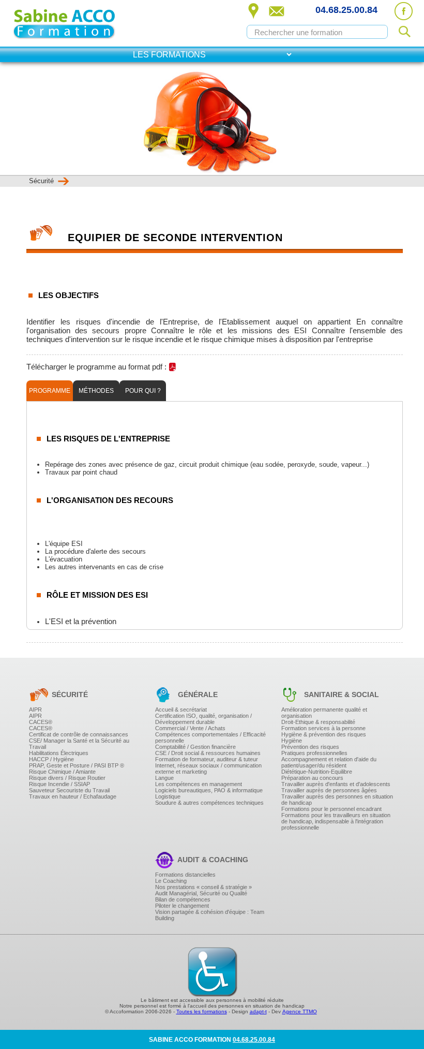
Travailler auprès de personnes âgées (329, 790)
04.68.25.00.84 (346, 10)
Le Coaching (171, 881)
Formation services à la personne (323, 728)
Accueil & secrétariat (181, 709)
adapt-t (258, 1011)
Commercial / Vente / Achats (190, 728)
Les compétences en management (198, 784)
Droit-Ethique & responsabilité (318, 722)
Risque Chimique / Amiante (62, 772)
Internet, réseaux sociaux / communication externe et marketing (208, 768)
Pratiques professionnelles (314, 753)
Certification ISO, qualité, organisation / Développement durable (203, 719)
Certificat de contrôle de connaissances (78, 734)
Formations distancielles (185, 874)
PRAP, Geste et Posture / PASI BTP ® (76, 765)
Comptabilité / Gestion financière (195, 747)
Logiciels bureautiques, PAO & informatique (209, 790)
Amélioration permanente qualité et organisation (324, 712)
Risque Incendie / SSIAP (59, 784)
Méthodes (96, 390)
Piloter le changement (182, 906)
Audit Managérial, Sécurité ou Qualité (201, 893)
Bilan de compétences (182, 899)
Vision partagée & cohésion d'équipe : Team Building (209, 915)
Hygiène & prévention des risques (323, 734)
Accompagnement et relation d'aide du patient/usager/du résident (328, 762)
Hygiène (291, 740)
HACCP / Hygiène (51, 759)
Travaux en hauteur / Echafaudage (72, 796)
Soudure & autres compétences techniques (209, 803)
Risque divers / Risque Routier (67, 778)
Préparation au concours (312, 778)
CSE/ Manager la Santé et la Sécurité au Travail (79, 743)
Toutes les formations (201, 1011)
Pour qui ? (143, 390)
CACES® (40, 722)
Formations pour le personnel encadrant (331, 809)
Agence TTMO (299, 1011)
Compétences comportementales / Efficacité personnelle (210, 737)
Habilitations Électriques (58, 753)
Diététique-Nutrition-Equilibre (316, 772)
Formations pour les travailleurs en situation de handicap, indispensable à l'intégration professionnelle (335, 821)
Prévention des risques (310, 747)
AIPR (35, 709)
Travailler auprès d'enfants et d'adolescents (335, 784)
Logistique (167, 796)
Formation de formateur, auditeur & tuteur (206, 759)
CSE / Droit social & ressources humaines (208, 753)
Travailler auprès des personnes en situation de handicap (337, 799)
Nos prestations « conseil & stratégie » (203, 887)
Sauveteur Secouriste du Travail (69, 790)
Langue (164, 778)
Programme (49, 390)
